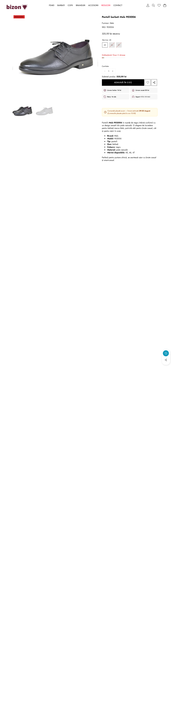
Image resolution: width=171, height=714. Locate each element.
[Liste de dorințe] (159, 5)
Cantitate (105, 66)
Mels (112, 23)
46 (113, 45)
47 (120, 45)
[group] (22, 111)
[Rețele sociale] (166, 360)
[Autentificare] (148, 5)
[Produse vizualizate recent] (166, 353)
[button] (153, 5)
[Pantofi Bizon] (17, 7)
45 (105, 45)
